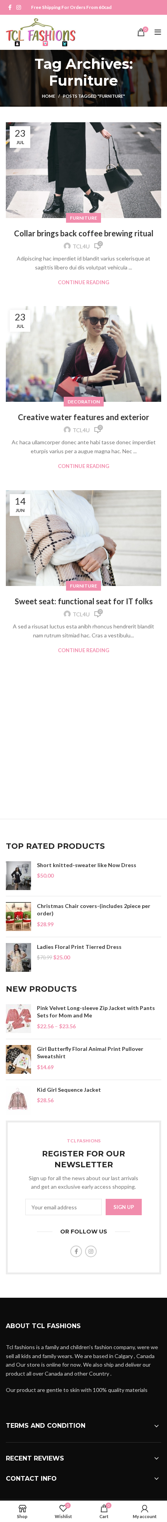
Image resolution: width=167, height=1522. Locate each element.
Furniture (83, 218)
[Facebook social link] (10, 7)
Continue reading (83, 282)
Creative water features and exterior (83, 417)
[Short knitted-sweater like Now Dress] (18, 875)
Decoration (84, 402)
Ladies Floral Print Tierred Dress (79, 946)
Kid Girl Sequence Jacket (69, 1089)
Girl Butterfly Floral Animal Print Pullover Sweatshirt (90, 1052)
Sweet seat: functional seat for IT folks (84, 601)
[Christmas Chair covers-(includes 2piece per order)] (18, 916)
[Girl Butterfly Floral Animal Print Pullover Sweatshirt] (18, 1059)
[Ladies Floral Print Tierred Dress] (18, 957)
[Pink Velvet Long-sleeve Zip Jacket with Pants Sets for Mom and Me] (18, 1018)
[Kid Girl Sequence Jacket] (18, 1100)
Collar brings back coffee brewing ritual (83, 233)
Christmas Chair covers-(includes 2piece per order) (93, 910)
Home (48, 96)
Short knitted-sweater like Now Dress (86, 865)
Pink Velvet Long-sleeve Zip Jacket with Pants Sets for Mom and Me (96, 1012)
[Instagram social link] (18, 7)
